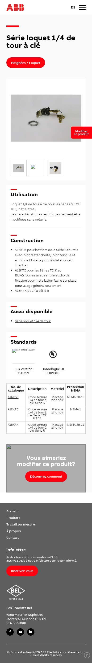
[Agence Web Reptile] (87, 655)
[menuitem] (20, 511)
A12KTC (13, 409)
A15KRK (13, 424)
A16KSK (13, 397)
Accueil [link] (11, 511)
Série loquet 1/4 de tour (33, 321)
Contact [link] (12, 537)
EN (73, 7)
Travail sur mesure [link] (20, 524)
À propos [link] (13, 531)
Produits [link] (13, 517)
